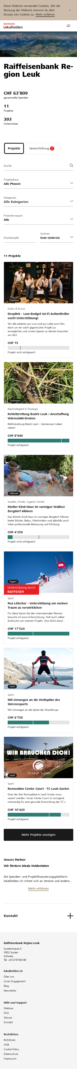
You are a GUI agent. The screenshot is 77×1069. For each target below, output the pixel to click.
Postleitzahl (11, 238)
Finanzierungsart (13, 215)
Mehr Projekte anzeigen (39, 834)
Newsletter (10, 990)
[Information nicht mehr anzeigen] (69, 10)
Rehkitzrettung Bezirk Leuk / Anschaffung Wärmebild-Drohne (38, 416)
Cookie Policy (11, 1049)
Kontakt (8, 1022)
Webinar (8, 1008)
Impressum (10, 1058)
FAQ (6, 1012)
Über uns (9, 976)
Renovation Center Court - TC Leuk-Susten (38, 788)
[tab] (14, 148)
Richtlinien (10, 1039)
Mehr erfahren (45, 14)
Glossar (8, 1017)
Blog (6, 985)
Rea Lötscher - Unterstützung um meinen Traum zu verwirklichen (38, 605)
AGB (6, 1044)
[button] (68, 26)
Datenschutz (11, 1053)
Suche (8, 165)
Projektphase (11, 179)
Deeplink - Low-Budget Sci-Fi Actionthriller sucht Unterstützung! (38, 316)
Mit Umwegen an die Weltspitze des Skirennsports (34, 702)
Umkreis (45, 233)
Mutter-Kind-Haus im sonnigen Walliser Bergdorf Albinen (36, 509)
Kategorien (10, 197)
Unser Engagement (15, 981)
